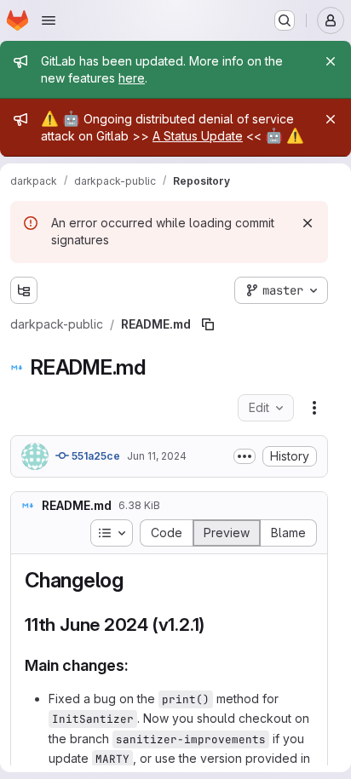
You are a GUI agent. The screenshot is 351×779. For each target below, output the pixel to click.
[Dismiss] (307, 223)
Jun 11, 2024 (157, 456)
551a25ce (94, 456)
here (131, 78)
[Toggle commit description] (244, 456)
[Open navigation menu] (48, 20)
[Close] (330, 61)
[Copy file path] (208, 324)
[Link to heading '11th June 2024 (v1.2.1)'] (214, 624)
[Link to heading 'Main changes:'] (137, 665)
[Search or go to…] (284, 20)
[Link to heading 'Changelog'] (135, 580)
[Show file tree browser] (23, 290)
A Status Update (197, 136)
